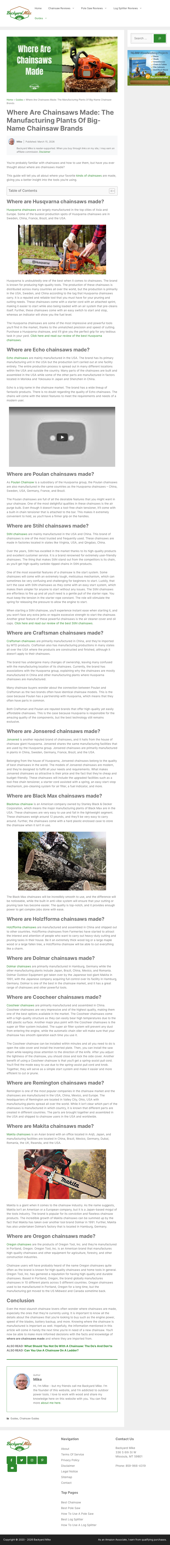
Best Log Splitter (72, 1519)
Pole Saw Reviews (92, 8)
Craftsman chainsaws (21, 641)
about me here (50, 1403)
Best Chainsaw (71, 1502)
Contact (66, 1482)
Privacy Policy (70, 1460)
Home (38, 8)
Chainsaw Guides (29, 1418)
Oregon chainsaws (19, 1244)
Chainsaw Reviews (59, 8)
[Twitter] (21, 1460)
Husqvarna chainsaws (21, 209)
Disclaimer (44, 151)
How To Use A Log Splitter (78, 1525)
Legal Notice (69, 1471)
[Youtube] (12, 1468)
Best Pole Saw (70, 1508)
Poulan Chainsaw (22, 482)
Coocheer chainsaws (20, 1005)
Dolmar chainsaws (19, 966)
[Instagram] (32, 1460)
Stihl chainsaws (17, 534)
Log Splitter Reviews (126, 8)
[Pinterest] (42, 1460)
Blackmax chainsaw (20, 804)
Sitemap (66, 1477)
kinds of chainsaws (89, 175)
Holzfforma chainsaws (21, 927)
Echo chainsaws (17, 358)
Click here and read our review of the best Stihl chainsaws (53, 623)
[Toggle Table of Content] (110, 191)
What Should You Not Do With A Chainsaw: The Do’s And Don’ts (68, 1346)
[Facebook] (11, 1460)
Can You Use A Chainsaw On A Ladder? (51, 1350)
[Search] (160, 38)
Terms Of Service (72, 1454)
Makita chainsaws (19, 1134)
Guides (39, 18)
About (65, 1448)
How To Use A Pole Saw (77, 1513)
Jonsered (13, 739)
